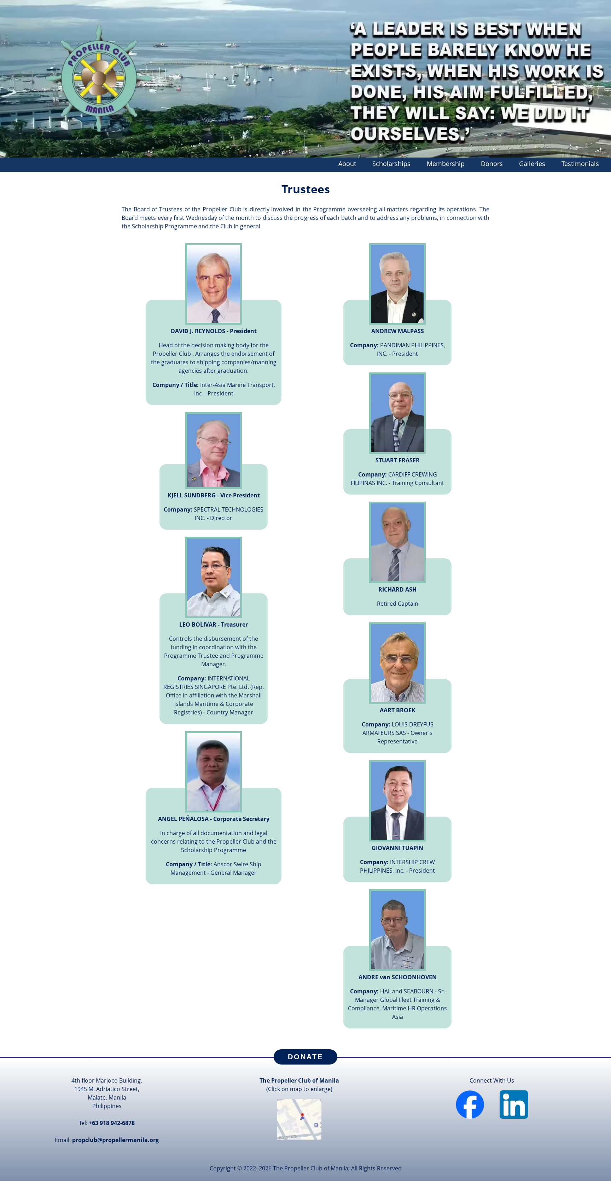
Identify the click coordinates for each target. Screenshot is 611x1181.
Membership (446, 163)
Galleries (532, 163)
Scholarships (391, 163)
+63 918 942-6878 (112, 1123)
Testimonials (580, 163)
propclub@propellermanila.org (115, 1140)
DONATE (305, 1057)
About (347, 163)
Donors (492, 163)
